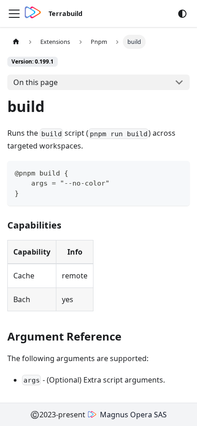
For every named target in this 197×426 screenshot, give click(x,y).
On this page (35, 82)
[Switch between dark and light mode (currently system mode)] (182, 13)
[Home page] (16, 42)
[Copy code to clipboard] (178, 172)
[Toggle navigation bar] (14, 14)
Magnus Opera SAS (133, 415)
